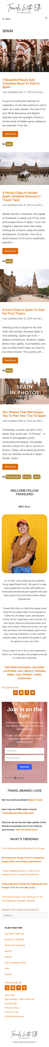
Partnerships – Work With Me (19, 999)
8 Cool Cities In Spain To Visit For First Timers (23, 311)
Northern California (14, 933)
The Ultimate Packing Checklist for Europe (23, 848)
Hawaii (8, 957)
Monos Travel (36, 800)
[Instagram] (15, 692)
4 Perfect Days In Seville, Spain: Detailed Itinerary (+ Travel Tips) (21, 196)
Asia (7, 968)
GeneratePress (31, 1042)
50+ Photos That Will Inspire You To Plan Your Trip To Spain (24, 413)
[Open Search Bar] (46, 18)
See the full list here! (27, 829)
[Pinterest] (21, 692)
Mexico (8, 951)
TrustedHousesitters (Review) (18, 813)
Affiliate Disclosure (14, 1016)
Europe (27, 476)
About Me (10, 995)
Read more (10, 134)
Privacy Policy (12, 1007)
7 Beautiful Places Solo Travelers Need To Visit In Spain (20, 83)
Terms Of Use (12, 1012)
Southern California (14, 939)
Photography (13, 476)
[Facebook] (26, 692)
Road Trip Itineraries (15, 945)
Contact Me (11, 1003)
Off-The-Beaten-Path (15, 962)
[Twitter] (32, 692)
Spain (9, 144)
